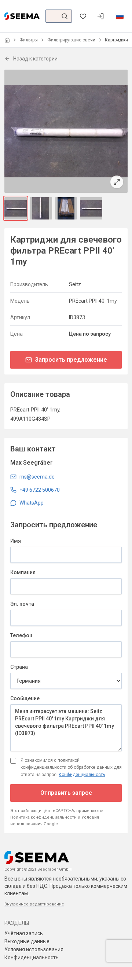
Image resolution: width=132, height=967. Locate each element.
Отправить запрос (66, 792)
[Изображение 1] (15, 208)
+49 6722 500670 (39, 490)
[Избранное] (83, 16)
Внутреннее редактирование (34, 904)
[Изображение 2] (41, 208)
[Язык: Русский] (119, 16)
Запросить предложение (71, 359)
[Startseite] (7, 40)
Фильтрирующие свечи (71, 40)
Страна (19, 667)
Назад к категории (35, 59)
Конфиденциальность (82, 774)
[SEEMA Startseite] (22, 16)
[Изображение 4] (91, 208)
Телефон (21, 635)
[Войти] (100, 16)
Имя (15, 541)
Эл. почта (22, 604)
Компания (23, 572)
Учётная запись (23, 933)
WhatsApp (31, 503)
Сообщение (25, 698)
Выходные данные (27, 941)
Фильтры (28, 40)
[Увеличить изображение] (66, 131)
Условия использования (33, 949)
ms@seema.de (37, 477)
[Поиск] (64, 16)
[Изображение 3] (66, 208)
